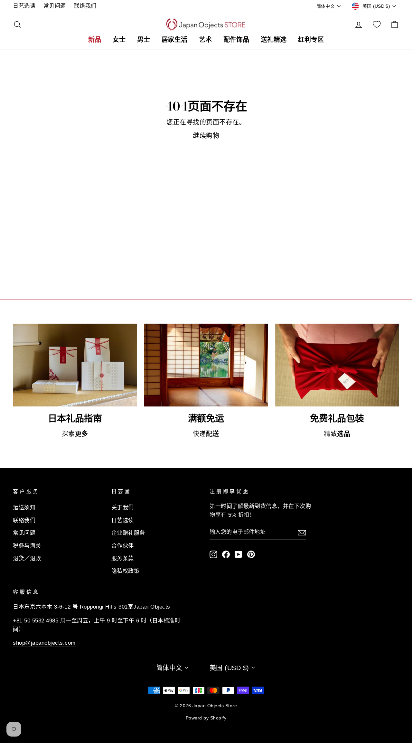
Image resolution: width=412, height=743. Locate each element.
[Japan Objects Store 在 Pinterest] (251, 554)
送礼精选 (273, 39)
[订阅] (302, 532)
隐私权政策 (125, 571)
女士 (119, 39)
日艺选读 (24, 6)
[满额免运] (206, 365)
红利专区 (311, 39)
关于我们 (122, 507)
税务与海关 (27, 546)
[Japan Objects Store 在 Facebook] (226, 554)
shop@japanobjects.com (44, 643)
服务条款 (122, 558)
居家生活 (174, 39)
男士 (143, 39)
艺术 (205, 39)
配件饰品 (236, 39)
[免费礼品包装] (337, 365)
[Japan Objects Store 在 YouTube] (238, 554)
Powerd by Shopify (206, 717)
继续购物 (206, 135)
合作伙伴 (122, 546)
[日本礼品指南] (75, 365)
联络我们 (85, 6)
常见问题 (54, 6)
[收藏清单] (376, 24)
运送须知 (24, 507)
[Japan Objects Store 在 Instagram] (213, 554)
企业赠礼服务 (128, 533)
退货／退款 (27, 558)
